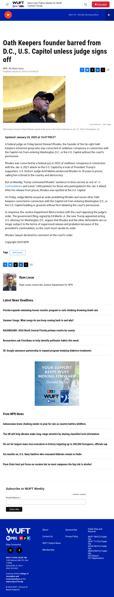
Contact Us (47, 536)
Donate (102, 4)
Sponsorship (71, 530)
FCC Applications (96, 558)
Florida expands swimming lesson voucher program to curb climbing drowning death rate (50, 310)
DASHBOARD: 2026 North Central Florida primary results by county (39, 330)
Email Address (13, 497)
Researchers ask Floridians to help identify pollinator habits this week (41, 340)
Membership (48, 550)
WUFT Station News (51, 543)
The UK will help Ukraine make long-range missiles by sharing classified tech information (51, 434)
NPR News (17, 252)
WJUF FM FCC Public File (97, 547)
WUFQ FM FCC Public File (97, 552)
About (45, 530)
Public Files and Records (95, 530)
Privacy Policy (71, 536)
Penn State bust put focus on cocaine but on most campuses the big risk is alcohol (47, 464)
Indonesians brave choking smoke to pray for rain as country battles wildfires (44, 423)
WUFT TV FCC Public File (97, 542)
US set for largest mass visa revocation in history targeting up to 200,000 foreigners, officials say (55, 444)
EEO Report (93, 556)
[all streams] (109, 15)
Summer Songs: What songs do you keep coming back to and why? (38, 320)
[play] (8, 15)
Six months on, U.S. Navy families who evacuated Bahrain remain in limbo (42, 454)
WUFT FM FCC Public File (97, 538)
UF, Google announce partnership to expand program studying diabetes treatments (47, 350)
